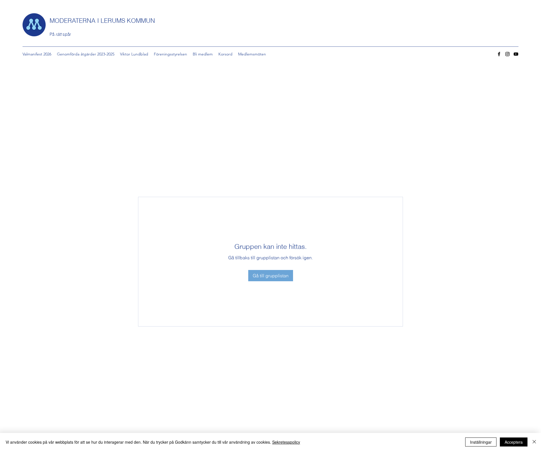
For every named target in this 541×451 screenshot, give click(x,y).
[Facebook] (499, 54)
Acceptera (514, 442)
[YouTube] (516, 54)
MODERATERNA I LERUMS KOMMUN (102, 20)
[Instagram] (507, 54)
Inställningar (481, 442)
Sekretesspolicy (286, 442)
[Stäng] (534, 441)
